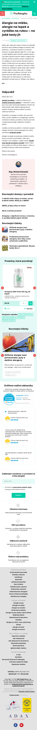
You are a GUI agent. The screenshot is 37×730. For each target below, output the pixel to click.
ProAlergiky (6, 18)
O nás (18, 654)
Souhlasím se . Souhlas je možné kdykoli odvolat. (18, 488)
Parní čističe (18, 584)
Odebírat (18, 495)
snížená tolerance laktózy (11, 102)
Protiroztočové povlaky (18, 572)
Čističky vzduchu (18, 574)
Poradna (15, 18)
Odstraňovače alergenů (18, 591)
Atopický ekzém (18, 615)
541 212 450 (25, 674)
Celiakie (18, 619)
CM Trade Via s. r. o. (24, 679)
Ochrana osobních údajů (18, 662)
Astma (18, 624)
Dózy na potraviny (25, 314)
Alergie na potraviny (18, 40)
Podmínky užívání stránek (27, 691)
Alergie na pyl (18, 603)
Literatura (20, 317)
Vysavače (18, 579)
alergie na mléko (8, 100)
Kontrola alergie (8, 317)
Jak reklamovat (18, 638)
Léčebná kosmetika (18, 582)
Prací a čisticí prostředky (18, 594)
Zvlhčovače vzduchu (18, 589)
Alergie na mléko (18, 605)
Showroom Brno (18, 645)
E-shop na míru (14, 695)
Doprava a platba (18, 636)
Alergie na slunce (18, 629)
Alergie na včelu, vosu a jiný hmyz (18, 622)
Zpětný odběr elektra (18, 648)
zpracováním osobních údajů (22, 487)
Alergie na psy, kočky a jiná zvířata (18, 612)
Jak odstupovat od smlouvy (18, 641)
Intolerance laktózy (18, 610)
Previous (2, 287)
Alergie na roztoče (18, 607)
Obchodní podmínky (18, 643)
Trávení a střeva (9, 320)
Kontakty (18, 657)
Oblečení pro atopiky (18, 596)
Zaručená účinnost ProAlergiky (13, 659)
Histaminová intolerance (18, 617)
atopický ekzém (15, 132)
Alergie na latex (18, 627)
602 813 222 (12, 674)
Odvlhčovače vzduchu (18, 586)
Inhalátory (18, 577)
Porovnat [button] (29, 308)
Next (34, 287)
